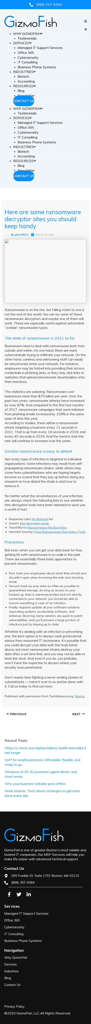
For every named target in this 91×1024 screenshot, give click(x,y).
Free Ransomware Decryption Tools (60, 532)
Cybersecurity (28, 57)
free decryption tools (34, 523)
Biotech (23, 76)
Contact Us (23, 101)
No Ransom (40, 519)
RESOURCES (23, 86)
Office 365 (26, 52)
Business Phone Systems (37, 67)
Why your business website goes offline (35, 784)
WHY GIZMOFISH (26, 33)
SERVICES (21, 43)
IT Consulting (27, 62)
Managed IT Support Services (40, 48)
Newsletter (26, 95)
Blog (21, 90)
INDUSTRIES (23, 72)
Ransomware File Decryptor (47, 527)
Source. (80, 696)
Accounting (26, 81)
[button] (45, 29)
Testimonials (27, 38)
